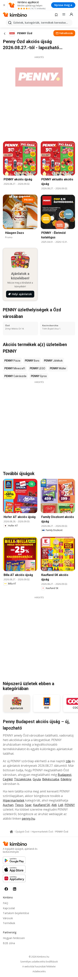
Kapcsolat (9, 908)
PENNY (70, 805)
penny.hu (28, 818)
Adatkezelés (39, 971)
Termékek (9, 923)
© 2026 (39, 956)
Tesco (19, 805)
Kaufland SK (41, 805)
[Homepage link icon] (11, 831)
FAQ (5, 903)
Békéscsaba (50, 779)
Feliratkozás (66, 33)
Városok (8, 918)
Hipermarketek (13, 800)
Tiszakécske (22, 779)
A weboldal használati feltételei (39, 966)
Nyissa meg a (63, 5)
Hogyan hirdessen (14, 938)
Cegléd (7, 779)
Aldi (54, 805)
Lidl (60, 805)
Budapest (64, 775)
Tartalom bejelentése (16, 913)
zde (68, 761)
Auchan (8, 805)
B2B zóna (9, 943)
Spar (28, 805)
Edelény (66, 779)
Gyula (37, 779)
